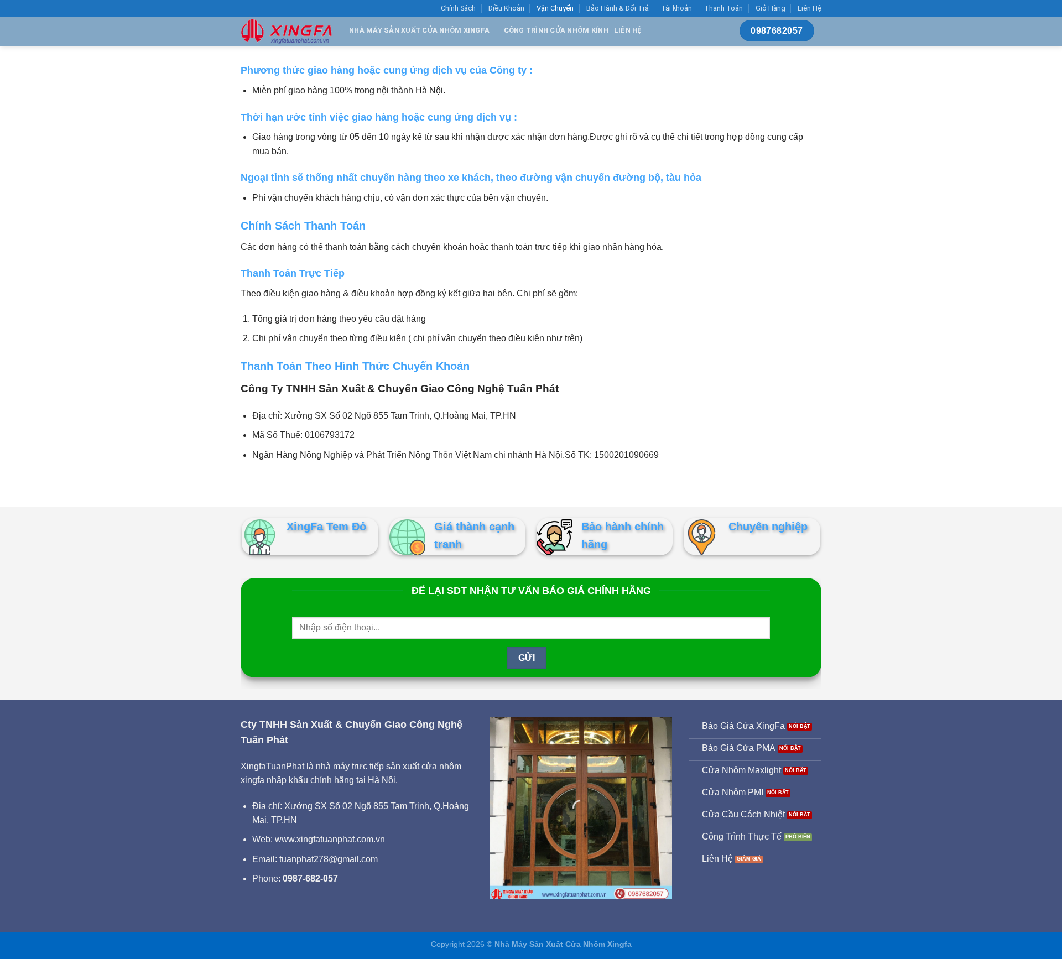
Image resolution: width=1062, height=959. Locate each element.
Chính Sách (458, 8)
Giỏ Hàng (770, 8)
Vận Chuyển (555, 8)
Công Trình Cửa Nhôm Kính (556, 30)
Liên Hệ (809, 8)
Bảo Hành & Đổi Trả (617, 8)
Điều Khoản (506, 8)
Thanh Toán (723, 8)
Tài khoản (676, 8)
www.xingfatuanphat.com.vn (330, 839)
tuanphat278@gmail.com (328, 859)
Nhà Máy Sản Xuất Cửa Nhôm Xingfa (419, 30)
